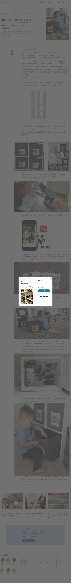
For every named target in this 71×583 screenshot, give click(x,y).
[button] (27, 296)
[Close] (51, 278)
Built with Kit (44, 296)
